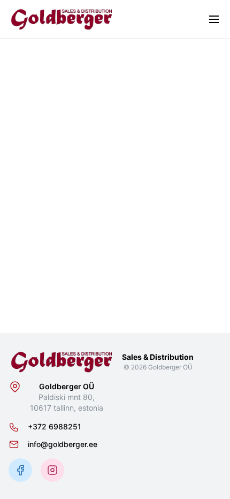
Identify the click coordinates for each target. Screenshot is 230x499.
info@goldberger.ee (62, 444)
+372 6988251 (54, 426)
